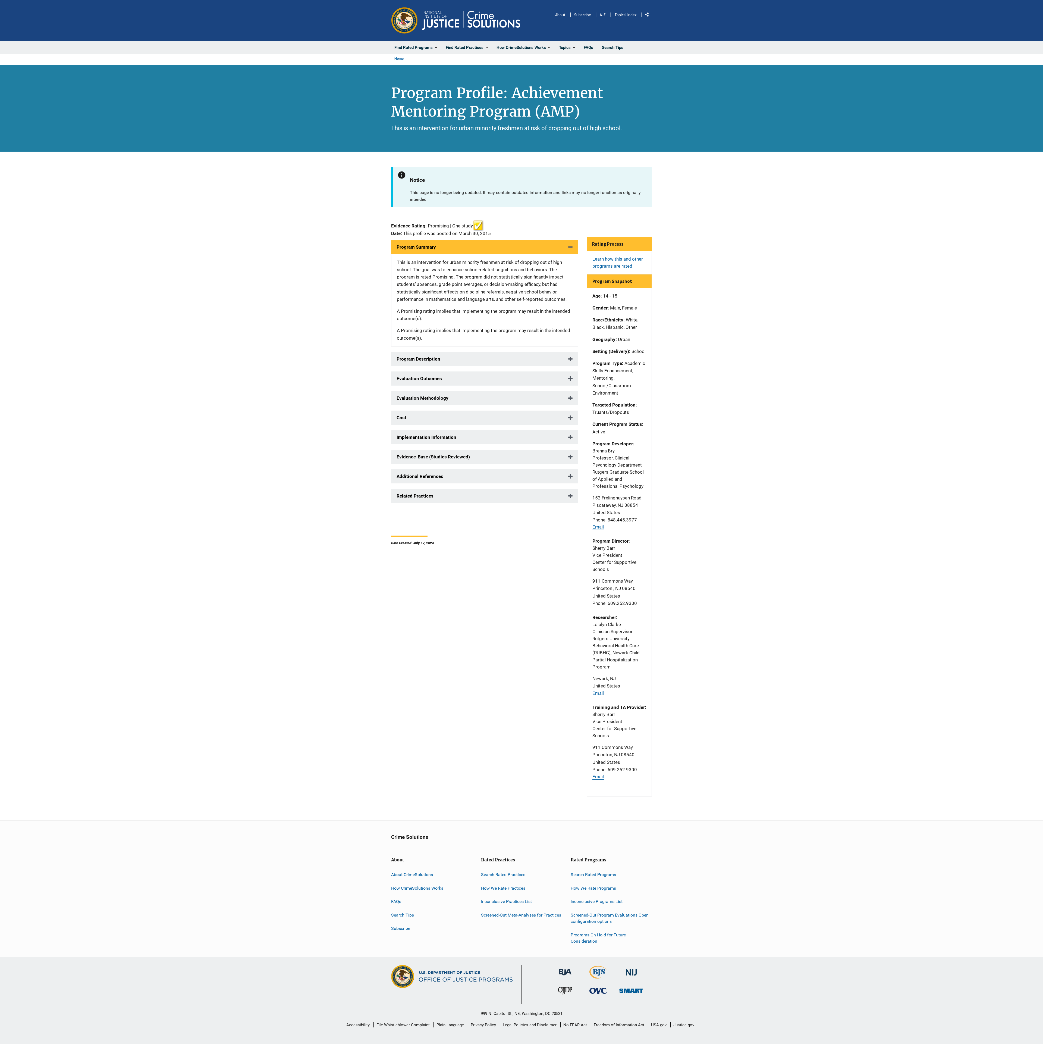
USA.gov (659, 1025)
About (560, 14)
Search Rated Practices (503, 874)
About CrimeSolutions (412, 874)
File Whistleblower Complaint (403, 1025)
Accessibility (358, 1025)
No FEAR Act (575, 1025)
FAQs (396, 901)
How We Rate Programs (593, 888)
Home (399, 59)
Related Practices (415, 496)
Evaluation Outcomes (419, 378)
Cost (401, 417)
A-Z (603, 14)
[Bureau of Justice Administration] (565, 969)
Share (648, 15)
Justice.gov (683, 1025)
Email (598, 527)
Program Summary (416, 247)
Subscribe (582, 14)
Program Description (418, 359)
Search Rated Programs (593, 874)
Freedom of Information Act (619, 1025)
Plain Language (450, 1025)
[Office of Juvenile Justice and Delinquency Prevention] (565, 992)
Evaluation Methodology (422, 398)
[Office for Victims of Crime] (598, 990)
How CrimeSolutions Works (417, 888)
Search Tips (402, 915)
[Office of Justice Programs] (404, 20)
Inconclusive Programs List (597, 901)
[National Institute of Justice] (631, 970)
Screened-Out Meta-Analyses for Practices (521, 915)
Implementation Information (426, 437)
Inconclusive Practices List (506, 901)
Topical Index (625, 14)
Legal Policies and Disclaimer (530, 1025)
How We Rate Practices (503, 888)
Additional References (420, 476)
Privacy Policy (483, 1025)
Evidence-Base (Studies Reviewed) (433, 457)
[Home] (471, 20)
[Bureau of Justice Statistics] (598, 976)
